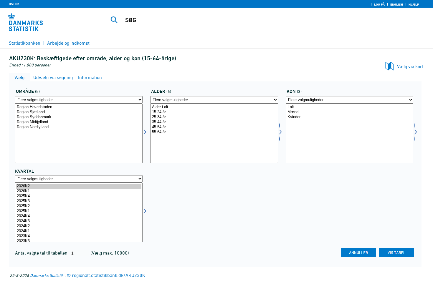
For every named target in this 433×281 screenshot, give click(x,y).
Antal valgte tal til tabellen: (42, 252)
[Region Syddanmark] (78, 117)
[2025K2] (78, 206)
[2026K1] (78, 191)
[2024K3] (78, 221)
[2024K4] (78, 216)
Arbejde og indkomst (68, 43)
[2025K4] (78, 196)
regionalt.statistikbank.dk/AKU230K (108, 275)
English (396, 4)
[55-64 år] (214, 132)
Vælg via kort (410, 66)
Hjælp (414, 4)
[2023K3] (78, 241)
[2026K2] (78, 186)
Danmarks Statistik (46, 275)
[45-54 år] (214, 127)
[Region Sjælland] (78, 112)
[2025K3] (78, 201)
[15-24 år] (214, 112)
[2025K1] (78, 211)
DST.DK (14, 4)
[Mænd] (349, 112)
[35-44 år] (214, 122)
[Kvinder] (349, 117)
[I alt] (349, 107)
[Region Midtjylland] (78, 122)
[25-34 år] (214, 117)
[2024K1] (78, 231)
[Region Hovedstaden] (78, 107)
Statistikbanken (24, 43)
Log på (379, 4)
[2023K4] (78, 236)
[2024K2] (78, 226)
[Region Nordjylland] (78, 127)
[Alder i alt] (214, 107)
